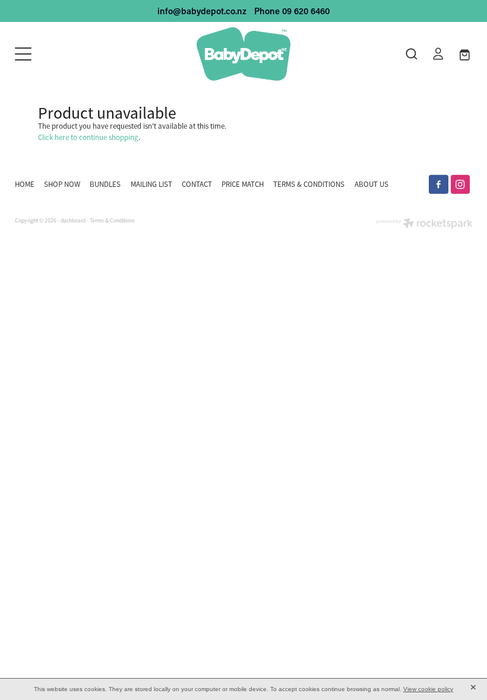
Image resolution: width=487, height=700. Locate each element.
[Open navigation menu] (72, 54)
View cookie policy (428, 689)
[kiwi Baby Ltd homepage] (243, 54)
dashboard (73, 220)
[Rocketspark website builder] (424, 224)
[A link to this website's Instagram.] (460, 185)
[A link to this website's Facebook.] (438, 185)
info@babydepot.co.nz (201, 11)
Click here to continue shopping (88, 137)
